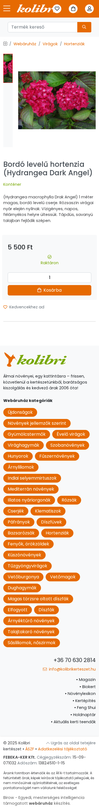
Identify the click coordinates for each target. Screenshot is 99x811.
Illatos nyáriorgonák (29, 500)
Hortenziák (74, 44)
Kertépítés (84, 700)
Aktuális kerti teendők (73, 722)
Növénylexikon (80, 693)
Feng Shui (85, 707)
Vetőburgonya (23, 577)
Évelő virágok (71, 434)
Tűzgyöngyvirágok (27, 566)
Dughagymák (22, 588)
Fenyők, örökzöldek (28, 544)
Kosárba (52, 290)
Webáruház (24, 44)
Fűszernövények (57, 456)
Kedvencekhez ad (26, 307)
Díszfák (46, 610)
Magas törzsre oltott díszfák (38, 599)
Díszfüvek (51, 522)
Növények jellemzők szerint (37, 423)
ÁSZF (29, 749)
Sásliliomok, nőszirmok (32, 643)
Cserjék (16, 511)
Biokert (87, 686)
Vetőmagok (63, 577)
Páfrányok (19, 522)
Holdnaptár (83, 714)
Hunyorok (18, 456)
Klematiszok (48, 511)
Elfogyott (18, 610)
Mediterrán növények (31, 489)
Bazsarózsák (21, 533)
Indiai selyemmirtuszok (32, 478)
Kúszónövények (24, 555)
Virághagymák (23, 445)
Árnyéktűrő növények (31, 621)
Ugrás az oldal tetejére (73, 743)
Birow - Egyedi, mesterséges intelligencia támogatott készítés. (43, 800)
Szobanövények (67, 445)
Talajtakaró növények (31, 632)
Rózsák (69, 500)
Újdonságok (20, 412)
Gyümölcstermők (27, 434)
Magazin (86, 679)
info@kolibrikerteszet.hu (72, 669)
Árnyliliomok (21, 467)
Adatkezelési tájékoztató (62, 749)
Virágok (50, 44)
